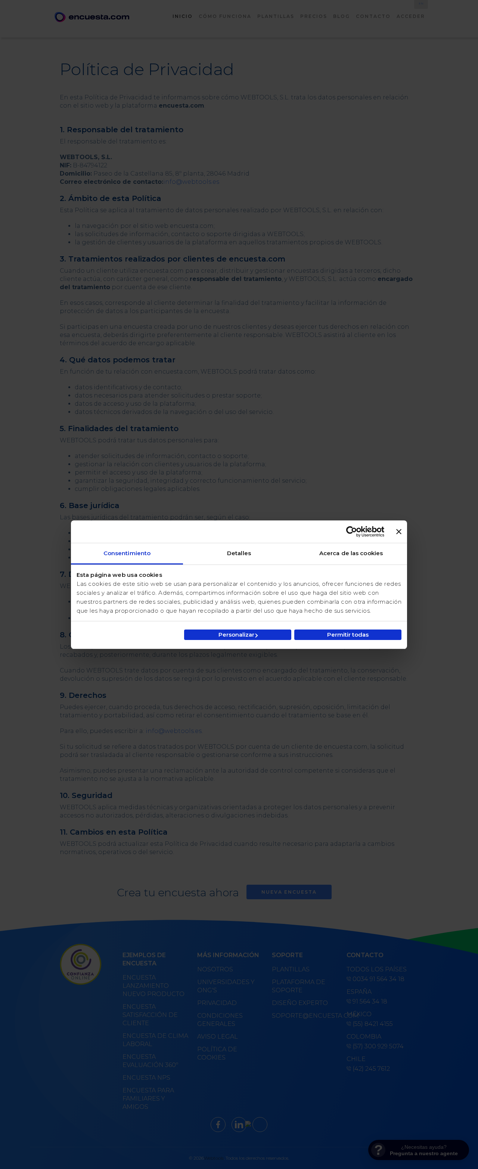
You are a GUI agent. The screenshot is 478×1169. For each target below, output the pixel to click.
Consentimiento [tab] (126, 553)
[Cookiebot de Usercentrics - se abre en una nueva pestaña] (351, 531)
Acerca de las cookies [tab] (351, 553)
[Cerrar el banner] (398, 531)
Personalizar (236, 634)
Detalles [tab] (239, 553)
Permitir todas (348, 634)
